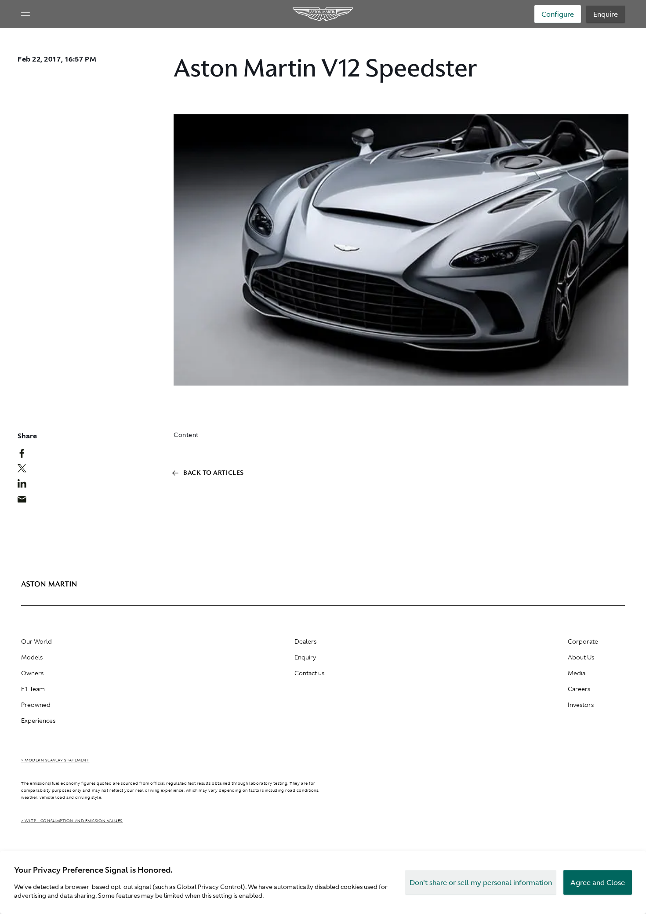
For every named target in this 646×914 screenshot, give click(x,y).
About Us (581, 657)
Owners (32, 673)
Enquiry (305, 657)
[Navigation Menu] (25, 14)
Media (576, 673)
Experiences (38, 721)
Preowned (36, 705)
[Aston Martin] (323, 14)
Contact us (309, 673)
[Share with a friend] (27, 501)
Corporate (583, 641)
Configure (557, 14)
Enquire (605, 14)
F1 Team (33, 689)
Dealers (305, 641)
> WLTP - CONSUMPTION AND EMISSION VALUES (72, 820)
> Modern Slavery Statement (55, 760)
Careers (579, 689)
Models (32, 657)
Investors (581, 705)
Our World (36, 641)
